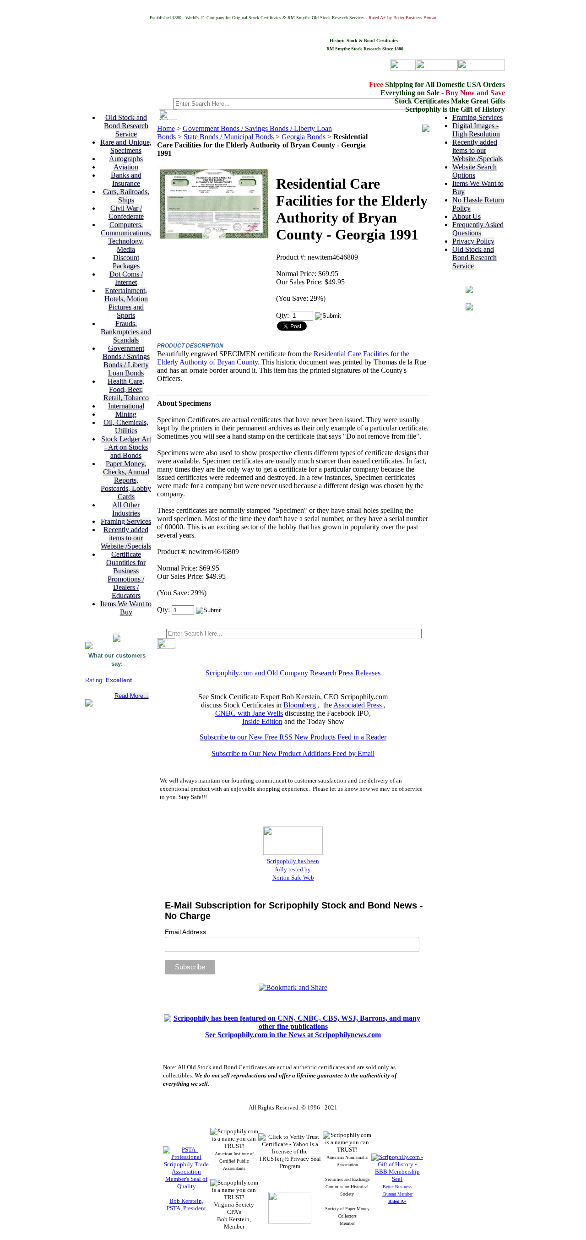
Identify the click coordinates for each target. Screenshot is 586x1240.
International (126, 406)
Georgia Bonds (304, 137)
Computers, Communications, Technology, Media (126, 237)
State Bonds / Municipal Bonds (229, 137)
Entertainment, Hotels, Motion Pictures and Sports (126, 303)
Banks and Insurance (126, 179)
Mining (125, 414)
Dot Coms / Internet (126, 278)
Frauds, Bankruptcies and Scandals (126, 332)
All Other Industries (126, 509)
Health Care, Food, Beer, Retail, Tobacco (126, 389)
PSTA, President (186, 1208)
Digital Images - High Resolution (476, 130)
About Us (466, 216)
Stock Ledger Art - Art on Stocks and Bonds (126, 447)
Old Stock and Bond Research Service (126, 126)
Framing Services (126, 521)
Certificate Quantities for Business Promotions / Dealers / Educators (126, 574)
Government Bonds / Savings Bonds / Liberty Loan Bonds (126, 360)
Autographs (126, 159)
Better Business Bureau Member (397, 1194)
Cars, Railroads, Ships (126, 196)
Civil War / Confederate (126, 212)
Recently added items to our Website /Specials (126, 538)
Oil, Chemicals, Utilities (125, 427)
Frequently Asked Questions (478, 229)
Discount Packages (126, 262)
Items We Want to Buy (126, 608)
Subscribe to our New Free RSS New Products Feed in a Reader (293, 737)
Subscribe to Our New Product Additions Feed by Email (293, 753)
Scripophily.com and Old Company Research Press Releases (293, 673)
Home (166, 128)
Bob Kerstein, (186, 1200)
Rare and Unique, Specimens (126, 146)
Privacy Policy (473, 241)
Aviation (126, 167)
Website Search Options (474, 171)
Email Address (185, 931)
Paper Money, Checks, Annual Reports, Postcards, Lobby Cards (126, 480)
